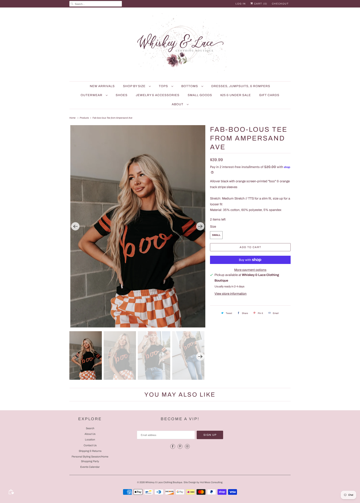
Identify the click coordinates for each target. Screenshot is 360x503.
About (178, 104)
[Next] (200, 226)
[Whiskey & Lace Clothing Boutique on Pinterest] (180, 446)
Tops (164, 86)
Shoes (122, 95)
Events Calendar (90, 467)
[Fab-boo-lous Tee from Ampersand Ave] (137, 226)
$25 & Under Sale (235, 95)
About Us (90, 434)
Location (90, 439)
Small (216, 235)
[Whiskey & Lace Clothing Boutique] (180, 45)
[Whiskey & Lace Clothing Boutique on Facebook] (172, 446)
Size (213, 226)
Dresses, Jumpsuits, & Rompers (240, 86)
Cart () (260, 3)
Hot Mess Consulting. (211, 482)
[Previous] (75, 226)
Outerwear (92, 95)
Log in (241, 3)
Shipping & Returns (90, 451)
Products (84, 118)
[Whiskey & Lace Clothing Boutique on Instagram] (187, 446)
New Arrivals (102, 86)
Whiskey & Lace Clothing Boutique (163, 482)
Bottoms (190, 86)
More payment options (250, 270)
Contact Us (90, 445)
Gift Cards (269, 95)
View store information (230, 293)
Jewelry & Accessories (157, 95)
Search (90, 428)
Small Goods (200, 95)
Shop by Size (135, 86)
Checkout (280, 3)
